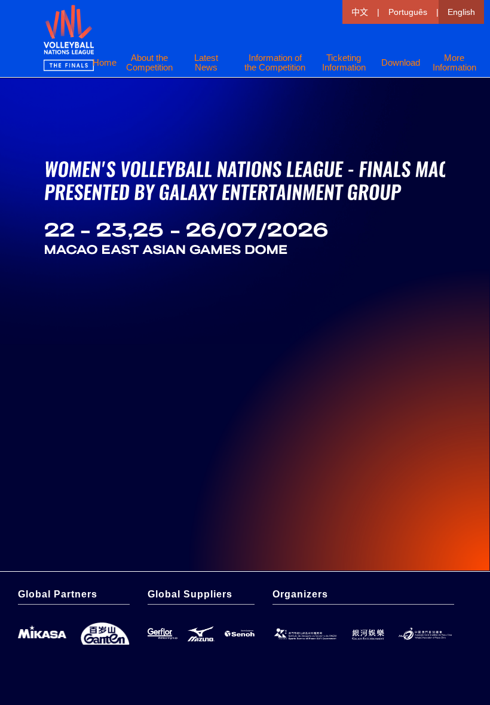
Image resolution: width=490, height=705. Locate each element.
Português (407, 12)
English (461, 12)
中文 (359, 12)
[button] (343, 63)
